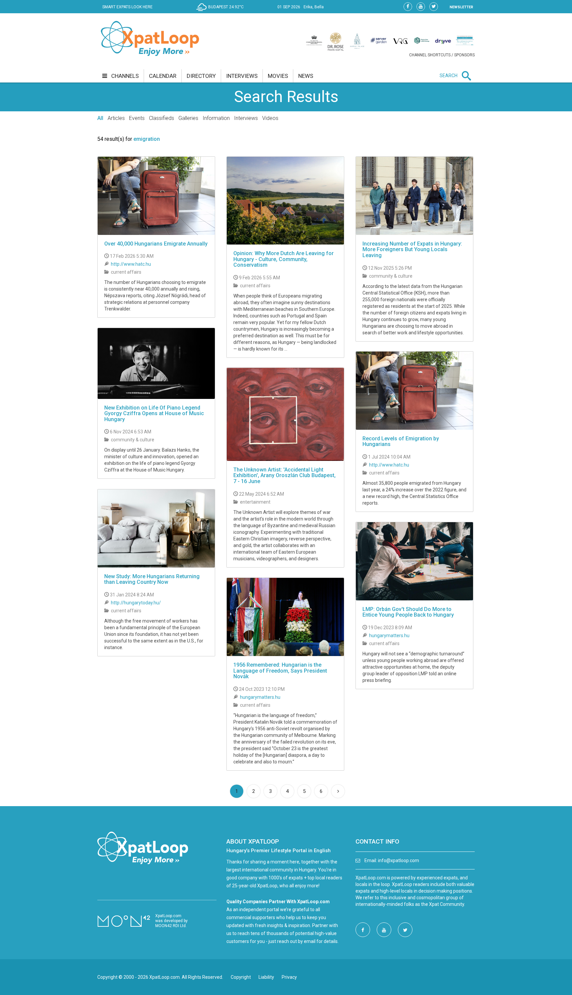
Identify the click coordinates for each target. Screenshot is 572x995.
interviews (242, 76)
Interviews (246, 118)
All (100, 118)
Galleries (188, 118)
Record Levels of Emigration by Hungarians (400, 441)
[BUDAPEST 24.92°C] (221, 12)
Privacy (289, 977)
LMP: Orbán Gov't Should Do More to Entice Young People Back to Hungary (408, 612)
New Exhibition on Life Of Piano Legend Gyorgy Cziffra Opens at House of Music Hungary (154, 413)
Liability (266, 977)
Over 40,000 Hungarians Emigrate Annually (156, 244)
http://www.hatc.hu (131, 264)
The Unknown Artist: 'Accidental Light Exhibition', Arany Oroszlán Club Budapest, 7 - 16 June (284, 475)
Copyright (241, 977)
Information (216, 118)
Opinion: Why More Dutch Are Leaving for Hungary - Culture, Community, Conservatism (283, 259)
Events (137, 118)
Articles (116, 118)
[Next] (338, 791)
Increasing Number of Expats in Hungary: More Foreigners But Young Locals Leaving (412, 249)
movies (278, 76)
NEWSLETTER (461, 7)
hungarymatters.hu (389, 635)
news (305, 76)
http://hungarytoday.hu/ (136, 602)
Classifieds (161, 118)
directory (201, 76)
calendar (162, 76)
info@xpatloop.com (398, 860)
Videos (270, 118)
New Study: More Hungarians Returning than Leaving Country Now (152, 579)
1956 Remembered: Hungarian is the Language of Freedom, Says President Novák (280, 671)
